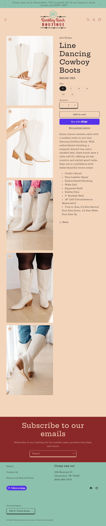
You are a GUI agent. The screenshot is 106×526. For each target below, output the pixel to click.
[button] (5, 19)
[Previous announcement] (5, 4)
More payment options (79, 128)
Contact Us (12, 472)
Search (10, 466)
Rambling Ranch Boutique (24, 520)
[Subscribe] (73, 453)
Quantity (63, 100)
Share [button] (65, 222)
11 (73, 95)
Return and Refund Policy (19, 478)
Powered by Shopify (44, 520)
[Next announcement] (101, 4)
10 (64, 95)
